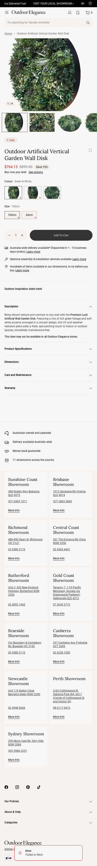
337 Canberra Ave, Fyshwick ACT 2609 (70, 644)
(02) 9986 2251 (17, 750)
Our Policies (12, 801)
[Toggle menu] (7, 12)
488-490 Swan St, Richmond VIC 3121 (25, 541)
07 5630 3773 (61, 604)
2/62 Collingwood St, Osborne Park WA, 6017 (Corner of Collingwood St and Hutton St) (68, 696)
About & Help (13, 811)
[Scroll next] (87, 74)
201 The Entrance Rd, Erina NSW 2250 (69, 541)
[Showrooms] (90, 3)
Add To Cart (61, 235)
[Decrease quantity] (9, 235)
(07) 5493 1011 (17, 501)
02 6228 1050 (61, 652)
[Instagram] (17, 787)
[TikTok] (39, 787)
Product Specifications (18, 348)
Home (8, 33)
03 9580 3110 (16, 549)
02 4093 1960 (16, 604)
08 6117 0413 (61, 707)
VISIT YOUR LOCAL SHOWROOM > (50, 3)
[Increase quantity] (22, 235)
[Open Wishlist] (79, 12)
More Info (14, 510)
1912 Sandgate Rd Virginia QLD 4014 (69, 493)
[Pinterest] (28, 787)
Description (11, 306)
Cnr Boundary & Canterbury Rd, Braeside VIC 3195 (24, 644)
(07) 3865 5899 (62, 501)
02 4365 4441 (61, 549)
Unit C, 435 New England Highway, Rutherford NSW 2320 (23, 591)
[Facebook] (6, 787)
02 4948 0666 (16, 707)
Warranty (10, 388)
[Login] (69, 12)
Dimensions (12, 361)
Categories (11, 822)
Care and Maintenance (18, 375)
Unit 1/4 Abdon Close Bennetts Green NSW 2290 (24, 692)
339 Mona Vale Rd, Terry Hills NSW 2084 (26, 742)
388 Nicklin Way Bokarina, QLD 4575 (24, 493)
